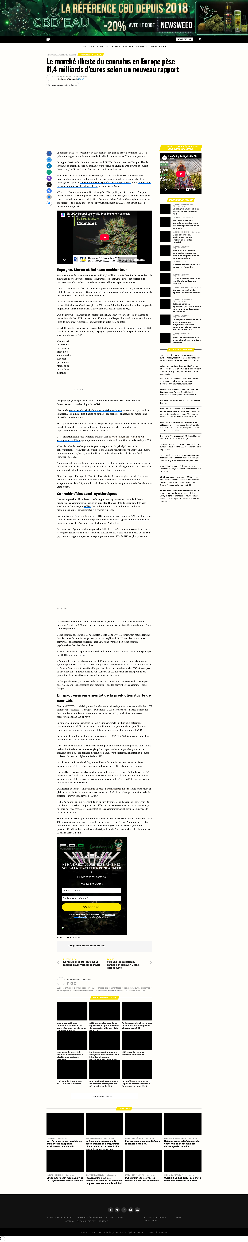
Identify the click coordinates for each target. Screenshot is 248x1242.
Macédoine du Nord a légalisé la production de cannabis (113, 462)
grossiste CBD (180, 436)
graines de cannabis (180, 366)
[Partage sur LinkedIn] (49, 165)
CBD (198, 444)
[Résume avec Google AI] (49, 190)
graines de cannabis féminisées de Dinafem (180, 456)
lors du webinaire (135, 202)
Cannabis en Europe (90, 54)
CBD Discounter (167, 477)
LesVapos (167, 358)
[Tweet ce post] (49, 159)
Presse (119, 1218)
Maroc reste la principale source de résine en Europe (95, 410)
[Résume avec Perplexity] (49, 178)
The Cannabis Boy (86, 1221)
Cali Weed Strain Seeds (182, 381)
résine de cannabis (131, 291)
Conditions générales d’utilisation (94, 1218)
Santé (115, 47)
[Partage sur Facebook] (49, 153)
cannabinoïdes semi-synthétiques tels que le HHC (105, 182)
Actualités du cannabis (66, 55)
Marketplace (157, 47)
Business (127, 47)
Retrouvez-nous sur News (162, 1218)
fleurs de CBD (179, 400)
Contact (103, 1221)
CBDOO (168, 466)
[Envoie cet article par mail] (49, 197)
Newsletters (184, 39)
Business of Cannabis (68, 79)
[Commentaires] (49, 203)
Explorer (87, 47)
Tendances (141, 47)
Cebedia (69, 1221)
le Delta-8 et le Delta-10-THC (107, 634)
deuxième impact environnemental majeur (107, 788)
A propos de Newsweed (59, 1218)
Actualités (102, 47)
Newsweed (51, 55)
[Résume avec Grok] (49, 184)
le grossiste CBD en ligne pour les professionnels (179, 410)
